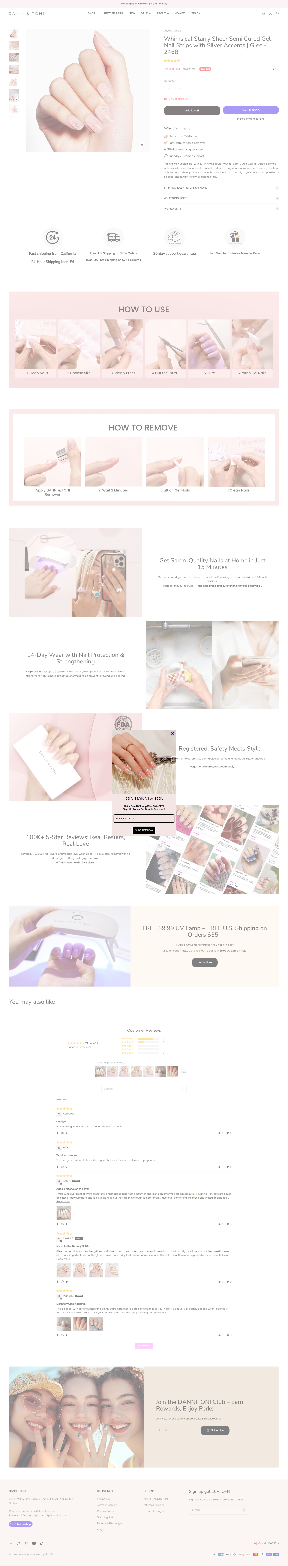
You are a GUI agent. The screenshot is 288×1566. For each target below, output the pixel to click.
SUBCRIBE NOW (144, 830)
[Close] (172, 733)
